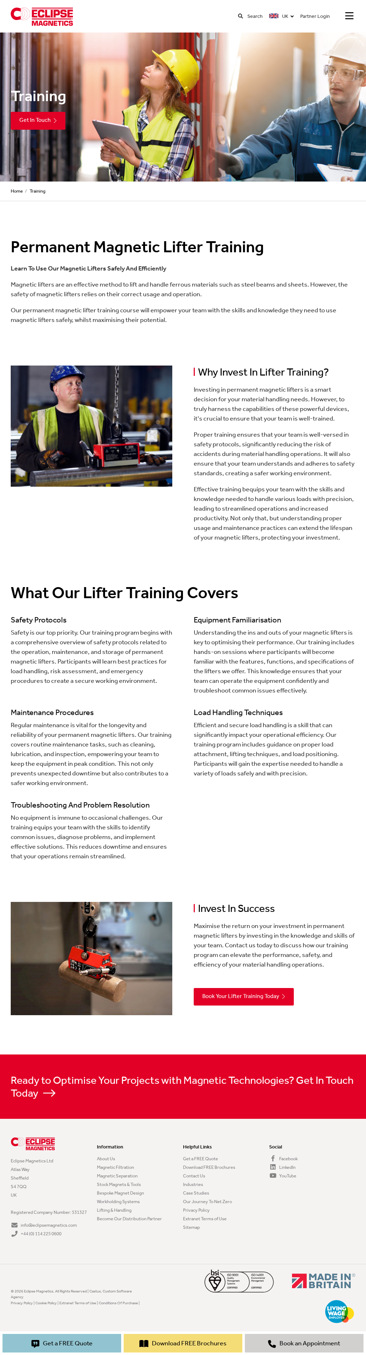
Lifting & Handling (114, 1210)
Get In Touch (35, 119)
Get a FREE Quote (200, 1158)
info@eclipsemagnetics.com (48, 1225)
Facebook (288, 1158)
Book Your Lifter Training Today (240, 996)
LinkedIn (287, 1167)
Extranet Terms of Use (205, 1218)
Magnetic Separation (117, 1175)
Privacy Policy (196, 1210)
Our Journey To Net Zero (207, 1201)
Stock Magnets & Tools (119, 1184)
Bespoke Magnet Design (120, 1193)
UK (284, 16)
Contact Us (194, 1175)
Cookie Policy (46, 1303)
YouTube (287, 1175)
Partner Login (315, 16)
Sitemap (191, 1227)
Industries (193, 1184)
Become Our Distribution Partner (129, 1218)
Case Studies (196, 1193)
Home (17, 191)
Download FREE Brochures (209, 1167)
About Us (106, 1158)
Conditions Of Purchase (118, 1303)
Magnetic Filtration (115, 1167)
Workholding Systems (118, 1201)
